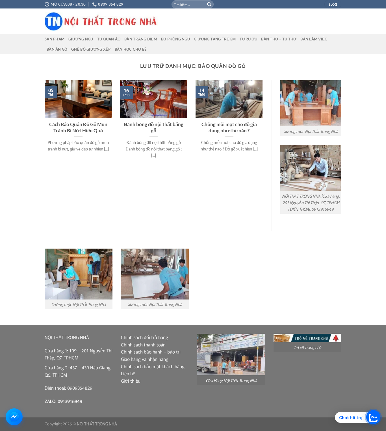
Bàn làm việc (313, 39)
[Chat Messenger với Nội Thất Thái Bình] (14, 416)
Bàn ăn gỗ (57, 49)
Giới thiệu (130, 380)
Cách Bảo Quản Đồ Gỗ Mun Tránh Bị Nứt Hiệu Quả (78, 127)
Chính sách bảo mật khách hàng (153, 366)
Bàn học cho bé (131, 49)
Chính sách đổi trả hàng (144, 337)
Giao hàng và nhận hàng (144, 358)
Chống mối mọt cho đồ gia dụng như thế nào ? (229, 127)
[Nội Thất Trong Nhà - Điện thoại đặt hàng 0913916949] (143, 21)
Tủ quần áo (109, 39)
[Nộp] (209, 4)
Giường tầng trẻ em (215, 39)
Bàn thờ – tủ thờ (278, 39)
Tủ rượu (248, 39)
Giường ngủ (80, 39)
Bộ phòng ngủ (175, 39)
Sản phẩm (54, 39)
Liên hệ (128, 373)
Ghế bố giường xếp (90, 49)
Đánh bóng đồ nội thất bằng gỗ (153, 127)
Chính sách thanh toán (143, 344)
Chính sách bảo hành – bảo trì (151, 351)
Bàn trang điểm (140, 39)
